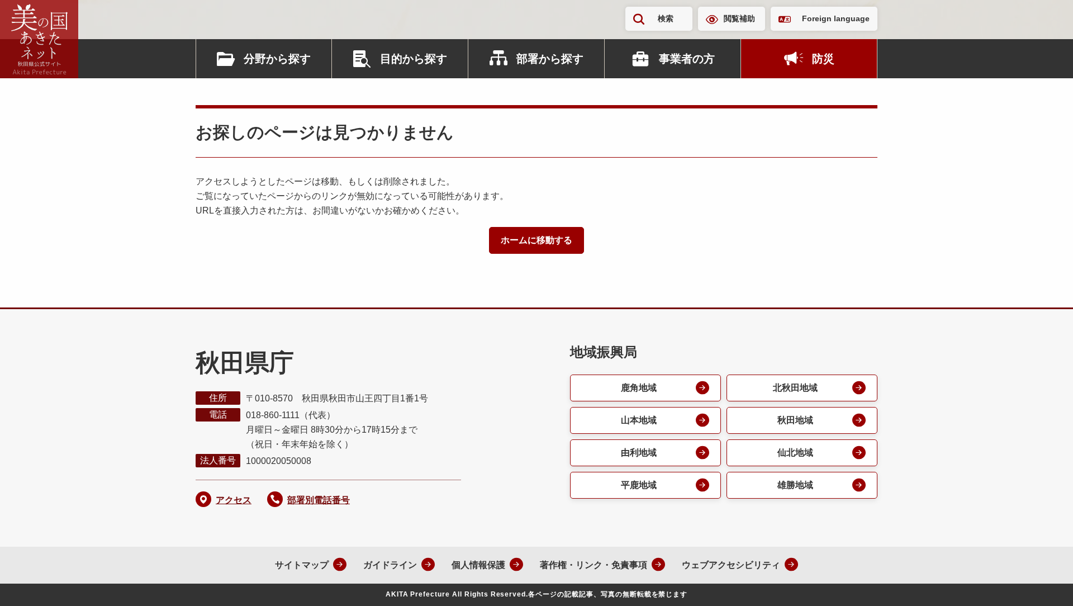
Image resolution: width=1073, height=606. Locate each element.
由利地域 (639, 452)
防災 (823, 59)
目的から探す (413, 59)
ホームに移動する (536, 240)
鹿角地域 (639, 387)
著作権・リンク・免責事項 (593, 565)
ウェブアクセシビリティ (731, 565)
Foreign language (836, 18)
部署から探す (549, 59)
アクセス (233, 500)
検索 (665, 18)
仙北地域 (795, 452)
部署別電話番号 (318, 500)
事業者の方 (687, 59)
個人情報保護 (478, 565)
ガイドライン (390, 565)
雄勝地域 (795, 485)
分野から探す (277, 59)
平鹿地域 (639, 485)
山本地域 (639, 420)
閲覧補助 (739, 18)
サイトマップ (302, 565)
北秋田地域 (795, 387)
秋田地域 (795, 420)
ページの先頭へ (1042, 582)
